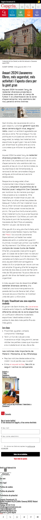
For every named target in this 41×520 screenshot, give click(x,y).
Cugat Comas (7, 67)
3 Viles (4, 373)
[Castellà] (33, 6)
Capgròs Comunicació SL (8, 2)
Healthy (20, 15)
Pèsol (8, 234)
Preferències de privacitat (9, 495)
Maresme (12, 15)
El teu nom (5, 428)
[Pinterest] (30, 517)
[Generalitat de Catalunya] (20, 472)
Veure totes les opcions (20, 458)
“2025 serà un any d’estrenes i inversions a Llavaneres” (16, 405)
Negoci (37, 15)
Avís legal (3, 482)
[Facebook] (3, 517)
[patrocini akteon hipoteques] (20, 112)
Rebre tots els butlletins (20, 454)
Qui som (2, 478)
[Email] (37, 517)
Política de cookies (6, 487)
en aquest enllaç (17, 364)
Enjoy (28, 15)
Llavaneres (33, 306)
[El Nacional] (39, 2)
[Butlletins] (38, 6)
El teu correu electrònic (10, 436)
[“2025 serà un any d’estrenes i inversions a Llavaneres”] (20, 390)
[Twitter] (10, 517)
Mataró (4, 15)
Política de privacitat (7, 491)
